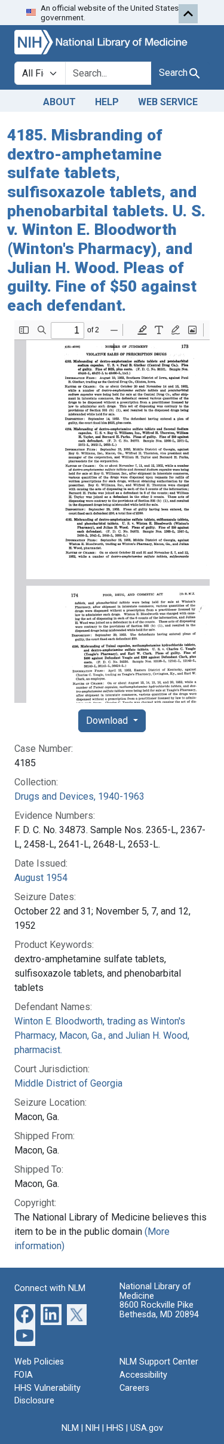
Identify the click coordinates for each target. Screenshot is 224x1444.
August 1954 (40, 877)
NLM (70, 1428)
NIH (92, 1428)
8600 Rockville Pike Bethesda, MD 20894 (159, 1310)
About (59, 102)
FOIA (23, 1375)
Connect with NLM (49, 1288)
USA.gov (146, 1428)
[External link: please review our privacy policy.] (24, 1314)
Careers (134, 1388)
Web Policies (39, 1362)
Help (107, 102)
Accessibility (143, 1375)
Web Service (168, 102)
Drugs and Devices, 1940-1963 (79, 796)
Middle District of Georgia (68, 1083)
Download (108, 720)
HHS (115, 1428)
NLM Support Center (158, 1362)
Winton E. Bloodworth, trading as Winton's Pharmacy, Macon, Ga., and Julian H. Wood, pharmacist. (101, 1035)
